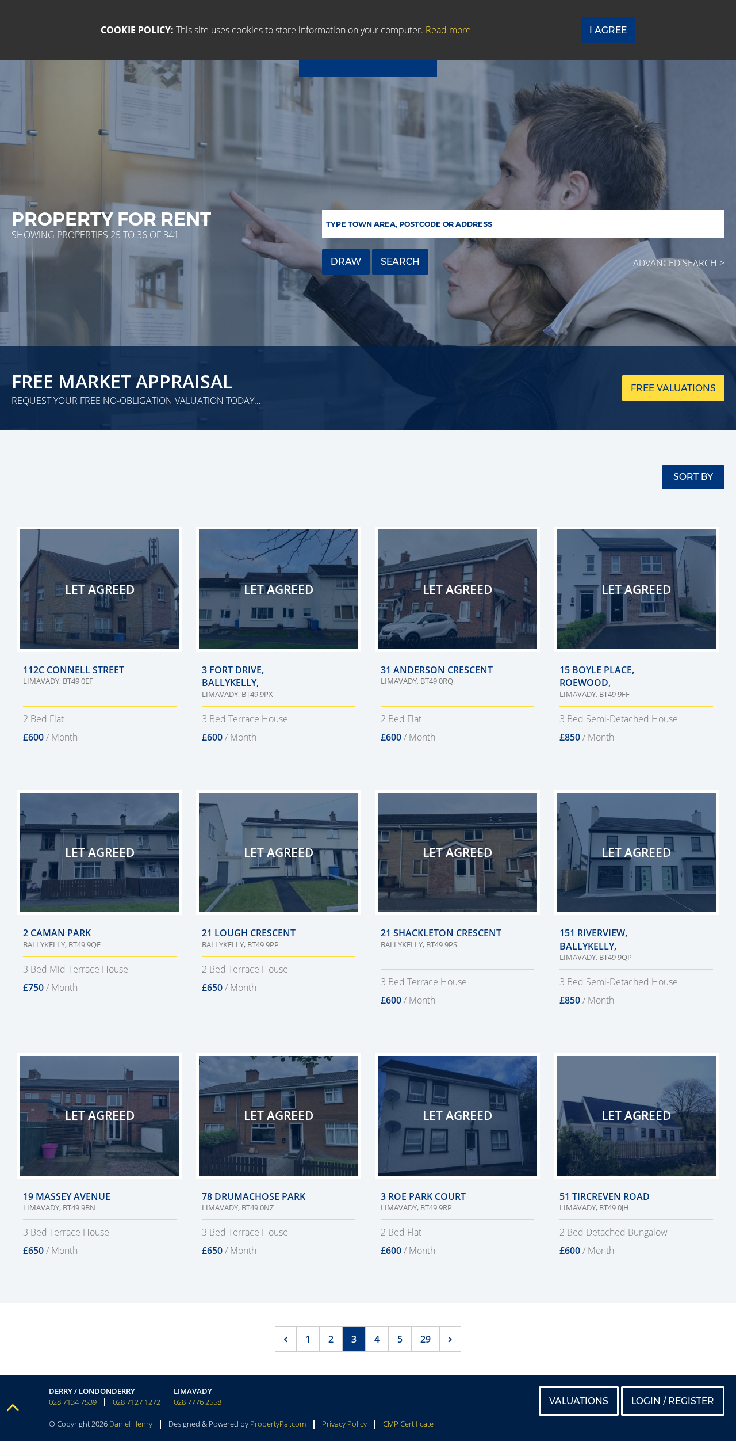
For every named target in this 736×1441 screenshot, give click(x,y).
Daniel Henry (130, 1424)
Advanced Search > (678, 263)
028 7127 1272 (136, 1402)
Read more (448, 30)
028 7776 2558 (197, 1402)
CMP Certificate (408, 1424)
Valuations (578, 1401)
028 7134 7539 (73, 1402)
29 (425, 1339)
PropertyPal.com (278, 1424)
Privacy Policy (344, 1424)
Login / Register (672, 1401)
